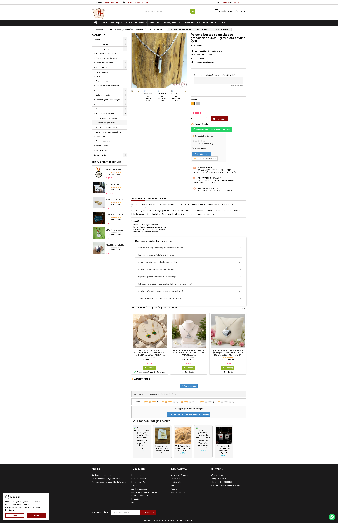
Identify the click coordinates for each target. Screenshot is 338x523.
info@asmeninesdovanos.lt (137, 2)
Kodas (193, 45)
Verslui (154, 22)
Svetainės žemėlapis (139, 496)
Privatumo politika (138, 479)
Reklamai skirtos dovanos (106, 58)
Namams (99, 104)
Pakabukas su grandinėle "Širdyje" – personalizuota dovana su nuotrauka (227, 352)
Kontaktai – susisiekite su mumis (144, 492)
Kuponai (174, 489)
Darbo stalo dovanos (104, 63)
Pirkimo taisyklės (138, 482)
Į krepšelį (219, 118)
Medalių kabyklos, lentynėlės (107, 86)
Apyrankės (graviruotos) (107, 118)
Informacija (191, 22)
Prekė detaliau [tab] (157, 198)
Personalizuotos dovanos (106, 53)
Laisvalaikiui (101, 136)
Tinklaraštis (210, 22)
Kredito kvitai (176, 482)
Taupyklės (100, 76)
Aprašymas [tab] (138, 198)
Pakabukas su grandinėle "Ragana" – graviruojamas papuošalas (189, 352)
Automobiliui (101, 109)
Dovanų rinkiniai (171, 22)
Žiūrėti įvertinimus (199, 148)
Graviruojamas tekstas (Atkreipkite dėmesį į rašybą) (214, 75)
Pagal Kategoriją (111, 22)
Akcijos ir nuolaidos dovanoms (104, 475)
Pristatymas (136, 475)
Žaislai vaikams (102, 146)
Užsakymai (175, 479)
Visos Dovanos (100, 150)
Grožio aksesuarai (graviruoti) (110, 127)
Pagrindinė (98, 35)
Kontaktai (217, 469)
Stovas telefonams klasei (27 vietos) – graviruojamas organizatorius (116, 184)
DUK (223, 22)
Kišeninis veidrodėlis (116, 245)
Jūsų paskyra (179, 469)
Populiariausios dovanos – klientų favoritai (109, 482)
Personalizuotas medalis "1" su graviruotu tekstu (116, 169)
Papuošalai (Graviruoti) (105, 113)
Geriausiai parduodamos (106, 162)
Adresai (174, 485)
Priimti (36, 515)
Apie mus (135, 485)
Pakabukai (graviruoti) (106, 123)
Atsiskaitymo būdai (139, 489)
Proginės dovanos (135, 22)
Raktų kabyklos (102, 72)
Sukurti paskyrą (240, 2)
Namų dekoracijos (103, 67)
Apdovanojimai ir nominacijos (108, 100)
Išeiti (15, 515)
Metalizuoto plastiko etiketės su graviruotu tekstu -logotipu (116, 199)
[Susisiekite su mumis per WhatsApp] (332, 517)
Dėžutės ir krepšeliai (104, 95)
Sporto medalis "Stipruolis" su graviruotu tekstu (116, 230)
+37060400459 (108, 2)
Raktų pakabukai (102, 81)
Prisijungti (225, 2)
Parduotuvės (136, 499)
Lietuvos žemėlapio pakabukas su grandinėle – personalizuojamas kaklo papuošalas (149, 353)
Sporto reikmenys (103, 141)
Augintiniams (101, 90)
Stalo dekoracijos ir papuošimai (108, 132)
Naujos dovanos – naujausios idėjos (106, 479)
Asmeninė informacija (180, 475)
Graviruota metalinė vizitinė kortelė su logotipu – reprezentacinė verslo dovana (116, 214)
